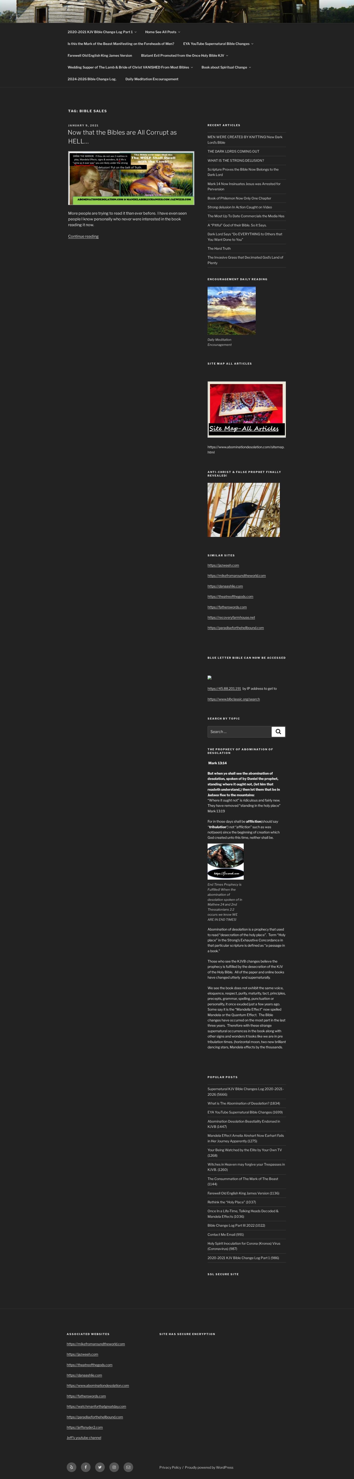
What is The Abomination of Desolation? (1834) (244, 1103)
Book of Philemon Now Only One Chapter (239, 198)
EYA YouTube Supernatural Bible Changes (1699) (245, 1112)
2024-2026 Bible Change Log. (92, 79)
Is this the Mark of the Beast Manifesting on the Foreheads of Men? (121, 44)
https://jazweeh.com (223, 565)
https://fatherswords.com (227, 607)
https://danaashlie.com (225, 586)
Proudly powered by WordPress (209, 1467)
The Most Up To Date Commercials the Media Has (246, 216)
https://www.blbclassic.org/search (234, 699)
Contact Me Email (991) (226, 1234)
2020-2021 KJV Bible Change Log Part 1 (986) (243, 1258)
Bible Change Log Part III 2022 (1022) (236, 1225)
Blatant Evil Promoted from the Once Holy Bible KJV (182, 55)
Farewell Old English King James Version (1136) (243, 1193)
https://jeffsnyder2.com (85, 1427)
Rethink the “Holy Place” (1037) (232, 1202)
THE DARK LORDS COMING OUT (233, 151)
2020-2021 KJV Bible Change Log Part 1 (100, 32)
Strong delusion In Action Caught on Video (240, 207)
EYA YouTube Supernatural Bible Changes (216, 44)
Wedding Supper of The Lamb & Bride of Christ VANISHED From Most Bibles (128, 67)
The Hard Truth (219, 248)
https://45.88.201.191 (224, 688)
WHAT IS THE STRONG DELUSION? (236, 160)
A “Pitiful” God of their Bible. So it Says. (237, 225)
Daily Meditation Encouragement (151, 79)
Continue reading (83, 236)
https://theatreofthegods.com (230, 596)
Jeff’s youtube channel (84, 1438)
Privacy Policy (170, 1467)
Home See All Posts (160, 32)
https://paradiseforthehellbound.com (236, 628)
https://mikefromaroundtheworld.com (237, 575)
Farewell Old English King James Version (100, 55)
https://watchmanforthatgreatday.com (96, 1406)
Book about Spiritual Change (224, 67)
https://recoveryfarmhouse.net (231, 617)
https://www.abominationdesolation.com (98, 1385)
